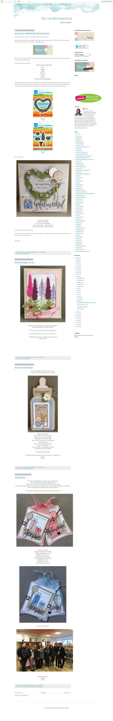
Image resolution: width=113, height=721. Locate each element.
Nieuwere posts (19, 692)
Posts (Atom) (25, 695)
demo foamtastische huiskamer (83, 156)
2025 (77, 260)
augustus (79, 286)
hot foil (77, 179)
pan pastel (78, 208)
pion (77, 215)
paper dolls (78, 210)
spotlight (28, 358)
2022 (77, 266)
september (80, 284)
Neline (86, 108)
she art (77, 235)
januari (79, 301)
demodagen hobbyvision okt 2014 (84, 159)
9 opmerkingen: (41, 357)
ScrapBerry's (79, 231)
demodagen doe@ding (81, 157)
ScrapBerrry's (79, 229)
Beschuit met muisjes (24, 368)
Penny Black (79, 213)
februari (79, 299)
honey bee (78, 177)
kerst (77, 183)
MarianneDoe (79, 195)
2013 (77, 318)
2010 (77, 324)
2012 (77, 320)
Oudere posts (67, 692)
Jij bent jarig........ (22, 478)
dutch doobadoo (22, 468)
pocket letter (79, 217)
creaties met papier (80, 152)
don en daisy (79, 165)
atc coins (78, 136)
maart (78, 296)
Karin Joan (21, 686)
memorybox (79, 199)
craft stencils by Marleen (81, 147)
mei (78, 292)
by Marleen (78, 141)
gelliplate (78, 172)
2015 (77, 314)
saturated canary (80, 228)
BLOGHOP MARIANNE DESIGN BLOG (32, 33)
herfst (77, 175)
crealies (78, 148)
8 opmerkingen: (41, 467)
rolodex (78, 226)
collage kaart (79, 145)
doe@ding (78, 163)
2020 (77, 270)
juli (78, 288)
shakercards (79, 233)
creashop (78, 150)
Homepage (43, 692)
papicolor (78, 211)
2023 (77, 264)
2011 (77, 322)
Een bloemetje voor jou (24, 262)
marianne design (26, 253)
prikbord (78, 219)
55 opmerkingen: (42, 252)
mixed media (79, 206)
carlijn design (79, 143)
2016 (77, 312)
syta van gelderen (80, 246)
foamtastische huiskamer (82, 170)
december (80, 278)
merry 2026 (78, 202)
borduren (78, 139)
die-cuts (78, 161)
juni (78, 290)
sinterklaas (78, 237)
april (78, 294)
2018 (77, 274)
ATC (77, 134)
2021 (77, 268)
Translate (86, 56)
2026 (77, 257)
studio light (78, 244)
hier (55, 333)
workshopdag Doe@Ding (37, 686)
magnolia (78, 188)
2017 (77, 276)
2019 (77, 272)
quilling (77, 224)
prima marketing (80, 220)
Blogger (67, 708)
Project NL (78, 222)
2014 (77, 316)
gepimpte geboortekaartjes (82, 174)
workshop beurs (80, 249)
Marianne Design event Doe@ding (84, 193)
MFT (77, 204)
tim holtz (78, 247)
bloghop (20, 253)
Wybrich (42, 73)
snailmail (78, 240)
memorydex (79, 201)
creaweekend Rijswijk (81, 154)
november (80, 280)
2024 (77, 262)
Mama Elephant (80, 190)
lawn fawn (78, 186)
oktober (79, 282)
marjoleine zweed (80, 197)
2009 (77, 326)
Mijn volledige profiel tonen (81, 128)
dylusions (78, 168)
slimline (78, 238)
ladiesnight (78, 184)
